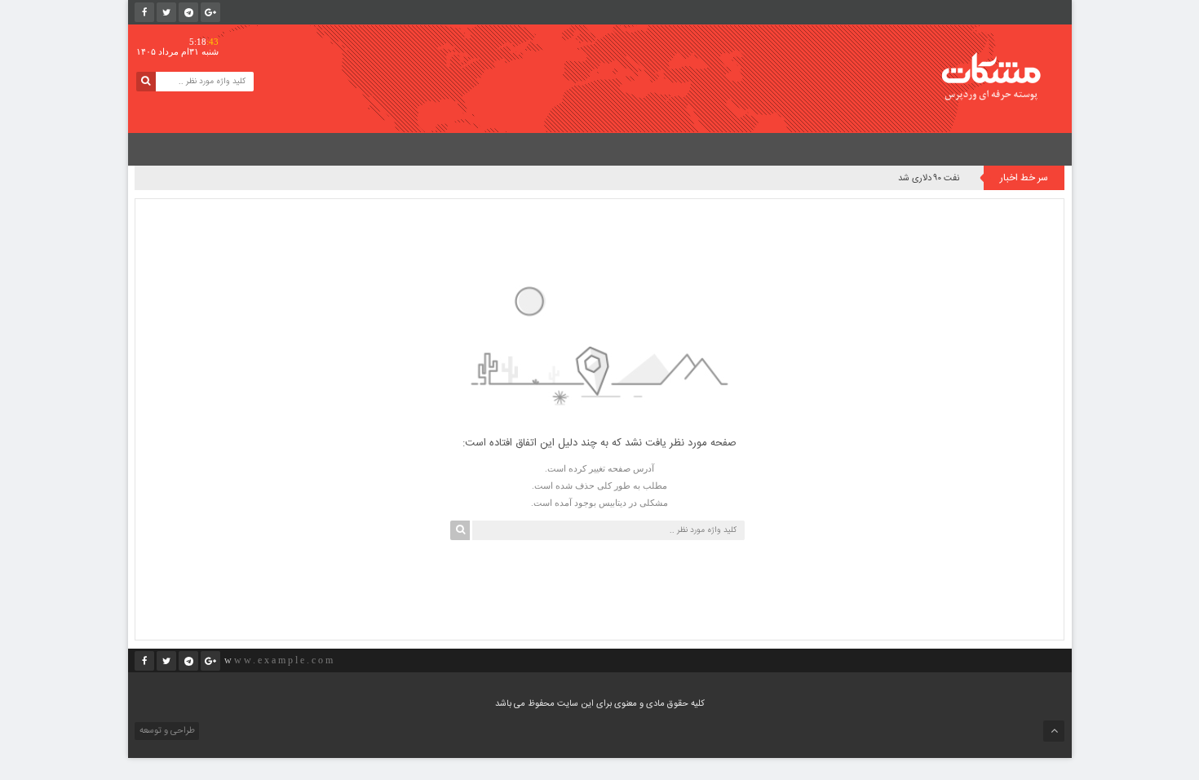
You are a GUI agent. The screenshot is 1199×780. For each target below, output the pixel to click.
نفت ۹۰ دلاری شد (928, 178)
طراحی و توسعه (166, 731)
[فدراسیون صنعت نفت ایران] (1002, 76)
